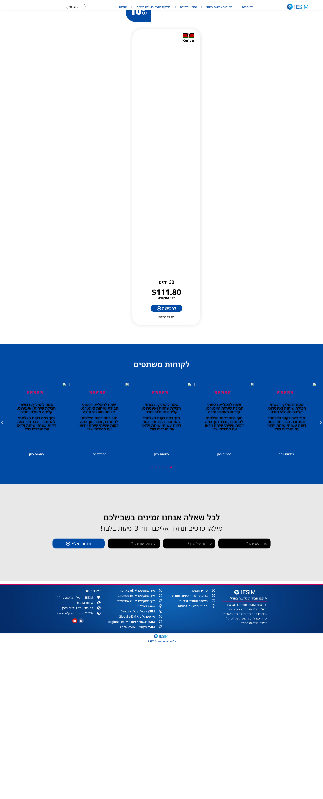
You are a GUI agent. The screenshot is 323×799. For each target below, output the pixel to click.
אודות (123, 7)
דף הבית (247, 7)
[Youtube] (74, 620)
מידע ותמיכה (188, 7)
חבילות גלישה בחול (219, 7)
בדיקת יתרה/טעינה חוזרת (153, 7)
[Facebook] (81, 620)
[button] (2, 422)
